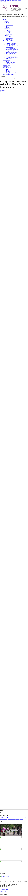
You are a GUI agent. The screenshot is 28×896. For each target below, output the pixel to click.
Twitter (6, 0)
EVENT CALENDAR (8, 74)
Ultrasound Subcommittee (12, 57)
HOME (4, 19)
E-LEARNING (6, 65)
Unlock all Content (4, 2)
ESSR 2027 (8, 36)
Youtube (10, 0)
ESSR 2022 (2, 90)
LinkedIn (19, 0)
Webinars (8, 61)
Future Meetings (9, 38)
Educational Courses (10, 62)
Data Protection (3, 891)
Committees (8, 41)
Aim (7, 69)
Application (8, 31)
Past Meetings (9, 39)
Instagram (14, 0)
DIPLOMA (5, 66)
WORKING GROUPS (8, 40)
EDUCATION (6, 60)
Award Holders (9, 25)
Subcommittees (9, 47)
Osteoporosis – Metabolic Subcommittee (15, 51)
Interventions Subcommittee (12, 49)
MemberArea (9, 34)
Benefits (7, 30)
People (7, 22)
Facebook (2, 0)
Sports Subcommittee (10, 54)
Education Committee (11, 43)
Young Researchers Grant (11, 72)
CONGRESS (6, 35)
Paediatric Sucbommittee (11, 52)
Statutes (7, 27)
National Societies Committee (12, 45)
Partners (7, 26)
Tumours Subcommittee (11, 56)
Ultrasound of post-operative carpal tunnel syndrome (12, 817)
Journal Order (9, 32)
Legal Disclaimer (4, 889)
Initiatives (8, 71)
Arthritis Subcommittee (11, 48)
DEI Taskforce (9, 58)
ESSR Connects (9, 63)
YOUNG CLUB (7, 67)
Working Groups (9, 23)
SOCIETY (5, 21)
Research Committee (10, 44)
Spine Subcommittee (10, 53)
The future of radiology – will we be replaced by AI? (13, 818)
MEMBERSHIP (6, 29)
